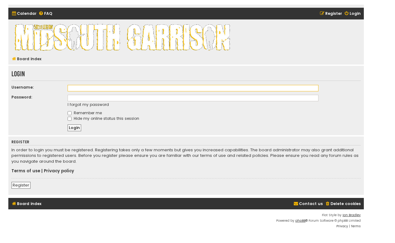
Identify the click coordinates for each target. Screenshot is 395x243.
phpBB (300, 220)
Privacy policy (59, 171)
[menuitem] (23, 14)
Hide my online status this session (106, 118)
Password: (21, 97)
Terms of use (25, 171)
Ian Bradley (352, 215)
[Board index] (123, 37)
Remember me (87, 112)
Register (21, 185)
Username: (22, 87)
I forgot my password (88, 104)
